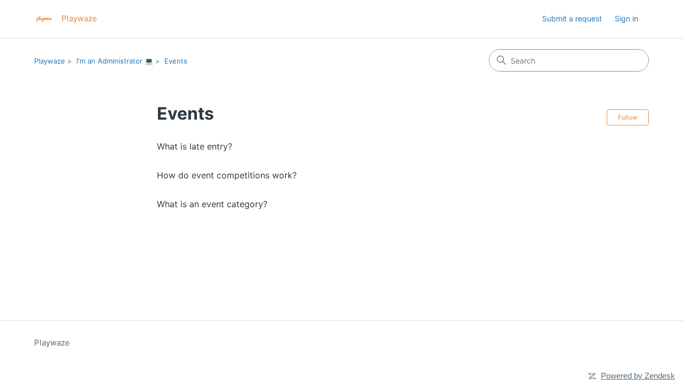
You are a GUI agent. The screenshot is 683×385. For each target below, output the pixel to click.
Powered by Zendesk (638, 375)
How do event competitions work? (227, 175)
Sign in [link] (626, 18)
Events (175, 61)
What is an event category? (212, 204)
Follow (628, 117)
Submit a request (572, 18)
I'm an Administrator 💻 (114, 61)
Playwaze (49, 61)
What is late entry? (194, 146)
